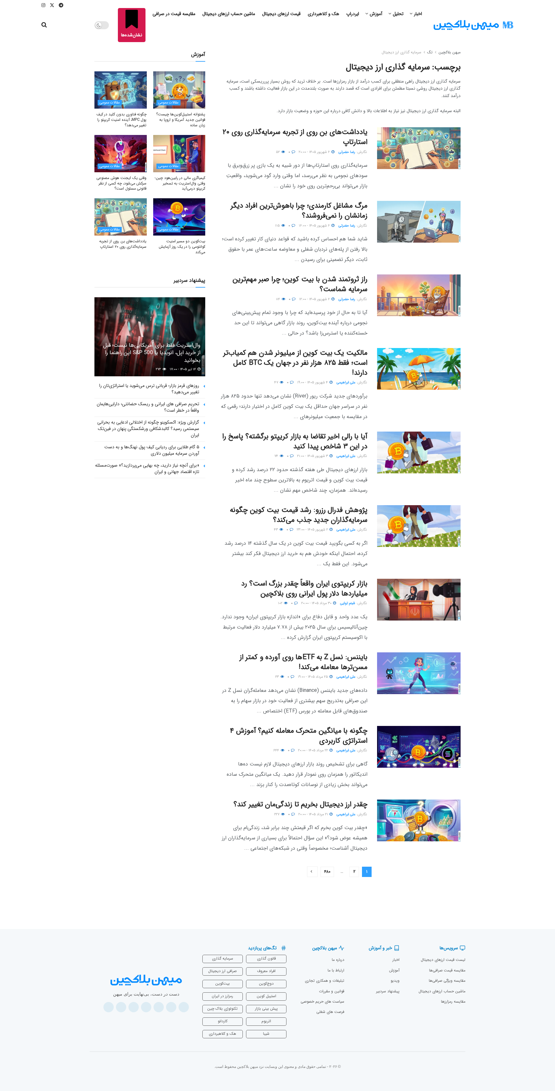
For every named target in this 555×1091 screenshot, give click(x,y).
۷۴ (276, 456)
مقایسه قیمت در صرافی (174, 13)
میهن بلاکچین (449, 52)
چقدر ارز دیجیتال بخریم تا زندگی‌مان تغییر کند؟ (300, 804)
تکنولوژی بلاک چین (222, 1009)
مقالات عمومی (168, 102)
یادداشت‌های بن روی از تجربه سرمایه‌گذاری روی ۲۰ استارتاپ (295, 137)
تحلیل (398, 13)
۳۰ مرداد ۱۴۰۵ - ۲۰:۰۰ (316, 603)
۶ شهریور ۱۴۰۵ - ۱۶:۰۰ (315, 225)
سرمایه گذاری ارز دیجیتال (401, 52)
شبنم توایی (347, 603)
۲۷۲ (159, 369)
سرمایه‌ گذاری (222, 958)
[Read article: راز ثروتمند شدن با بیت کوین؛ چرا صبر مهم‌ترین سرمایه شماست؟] (419, 295)
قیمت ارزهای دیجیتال (281, 13)
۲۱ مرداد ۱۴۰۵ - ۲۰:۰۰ (313, 814)
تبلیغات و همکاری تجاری (324, 981)
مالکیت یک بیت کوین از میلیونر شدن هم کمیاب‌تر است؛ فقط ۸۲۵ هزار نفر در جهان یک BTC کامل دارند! (295, 362)
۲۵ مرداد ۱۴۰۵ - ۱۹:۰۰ (313, 677)
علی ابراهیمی (346, 382)
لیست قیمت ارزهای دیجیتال (443, 960)
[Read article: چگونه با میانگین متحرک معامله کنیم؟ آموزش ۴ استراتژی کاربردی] (419, 747)
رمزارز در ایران (222, 996)
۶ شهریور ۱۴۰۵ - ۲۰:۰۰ (315, 152)
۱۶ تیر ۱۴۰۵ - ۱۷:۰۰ (183, 369)
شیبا (266, 1034)
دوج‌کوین (266, 983)
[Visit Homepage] (473, 25)
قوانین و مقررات (331, 991)
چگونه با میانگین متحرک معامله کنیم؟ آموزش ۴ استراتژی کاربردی (298, 735)
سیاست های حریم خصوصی (322, 1001)
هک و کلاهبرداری (323, 13)
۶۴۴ (276, 750)
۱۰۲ (280, 603)
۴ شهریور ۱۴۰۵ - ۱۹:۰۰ (313, 382)
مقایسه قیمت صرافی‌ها (447, 970)
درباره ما (338, 960)
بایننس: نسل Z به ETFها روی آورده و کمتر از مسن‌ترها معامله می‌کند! (303, 662)
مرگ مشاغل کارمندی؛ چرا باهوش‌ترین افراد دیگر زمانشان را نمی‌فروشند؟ (299, 210)
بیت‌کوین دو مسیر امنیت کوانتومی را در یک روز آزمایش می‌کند (182, 246)
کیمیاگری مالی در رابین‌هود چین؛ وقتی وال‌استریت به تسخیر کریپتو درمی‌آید (180, 183)
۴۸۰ (327, 871)
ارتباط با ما (336, 970)
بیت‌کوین (222, 983)
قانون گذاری (266, 958)
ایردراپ (352, 13)
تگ (430, 52)
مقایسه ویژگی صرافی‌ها (447, 981)
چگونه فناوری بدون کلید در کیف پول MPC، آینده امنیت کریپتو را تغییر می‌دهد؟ (121, 119)
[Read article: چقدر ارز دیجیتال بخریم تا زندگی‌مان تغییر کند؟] (419, 820)
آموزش (376, 13)
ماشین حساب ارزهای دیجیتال (228, 13)
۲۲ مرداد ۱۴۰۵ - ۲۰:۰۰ (313, 750)
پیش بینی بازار (266, 1009)
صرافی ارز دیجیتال (222, 971)
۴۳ (276, 529)
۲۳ (277, 677)
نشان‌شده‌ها (131, 35)
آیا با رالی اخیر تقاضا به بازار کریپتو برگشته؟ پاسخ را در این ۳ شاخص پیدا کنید (294, 441)
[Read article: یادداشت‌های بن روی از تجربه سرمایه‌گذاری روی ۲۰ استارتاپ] (419, 148)
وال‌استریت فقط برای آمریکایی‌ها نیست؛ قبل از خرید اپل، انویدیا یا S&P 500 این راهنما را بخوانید (151, 353)
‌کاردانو (222, 1021)
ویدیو (395, 981)
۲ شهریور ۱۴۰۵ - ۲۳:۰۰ (313, 529)
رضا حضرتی (347, 152)
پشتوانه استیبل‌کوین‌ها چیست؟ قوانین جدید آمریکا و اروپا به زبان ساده (180, 119)
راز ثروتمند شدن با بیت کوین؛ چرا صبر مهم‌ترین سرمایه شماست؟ (300, 284)
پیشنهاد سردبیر (388, 991)
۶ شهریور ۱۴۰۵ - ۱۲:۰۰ (315, 299)
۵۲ (278, 152)
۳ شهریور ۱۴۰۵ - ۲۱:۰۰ (313, 456)
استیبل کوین (266, 996)
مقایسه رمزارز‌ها (453, 1001)
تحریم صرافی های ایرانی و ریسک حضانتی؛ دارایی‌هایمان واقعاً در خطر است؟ (148, 407)
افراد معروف (266, 971)
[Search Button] (44, 25)
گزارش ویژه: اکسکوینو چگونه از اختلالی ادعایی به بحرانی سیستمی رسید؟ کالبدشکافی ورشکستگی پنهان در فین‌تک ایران (148, 428)
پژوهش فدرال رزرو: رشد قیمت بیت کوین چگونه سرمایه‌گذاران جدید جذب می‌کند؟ (298, 515)
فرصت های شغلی (330, 1012)
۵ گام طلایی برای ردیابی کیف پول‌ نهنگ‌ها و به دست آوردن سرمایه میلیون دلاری (151, 450)
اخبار (418, 13)
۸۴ (278, 299)
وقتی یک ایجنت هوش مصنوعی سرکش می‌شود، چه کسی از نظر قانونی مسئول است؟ (121, 183)
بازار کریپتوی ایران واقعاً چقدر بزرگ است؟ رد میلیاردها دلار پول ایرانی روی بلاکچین (304, 588)
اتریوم (266, 1021)
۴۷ (276, 382)
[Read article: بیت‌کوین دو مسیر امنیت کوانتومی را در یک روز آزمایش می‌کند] (179, 217)
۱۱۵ (278, 225)
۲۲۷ (277, 814)
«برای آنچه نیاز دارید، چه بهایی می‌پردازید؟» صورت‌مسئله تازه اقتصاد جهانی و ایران (147, 468)
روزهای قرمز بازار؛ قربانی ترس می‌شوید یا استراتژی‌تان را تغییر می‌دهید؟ (149, 389)
